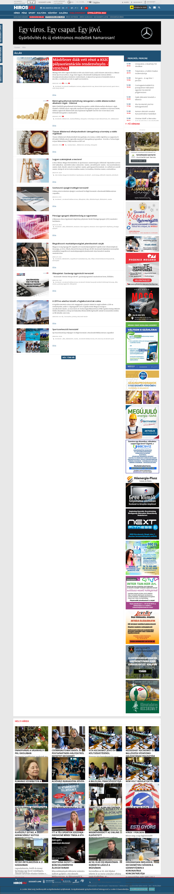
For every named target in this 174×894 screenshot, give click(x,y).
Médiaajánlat (92, 886)
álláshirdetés (103, 199)
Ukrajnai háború (21, 17)
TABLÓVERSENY (77, 13)
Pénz (24, 13)
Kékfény (52, 13)
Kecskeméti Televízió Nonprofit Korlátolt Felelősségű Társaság (96, 282)
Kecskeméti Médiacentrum (70, 199)
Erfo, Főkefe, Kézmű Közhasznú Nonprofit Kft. (101, 259)
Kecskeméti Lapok (101, 17)
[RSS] (150, 7)
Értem (151, 889)
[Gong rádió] (70, 2)
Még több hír (68, 357)
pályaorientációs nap (88, 86)
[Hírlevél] (154, 7)
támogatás (83, 119)
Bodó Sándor (84, 316)
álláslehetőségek (94, 199)
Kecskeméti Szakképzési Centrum (71, 86)
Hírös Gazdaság (86, 17)
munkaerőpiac (71, 145)
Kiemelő (62, 88)
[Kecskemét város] (152, 2)
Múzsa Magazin (106, 882)
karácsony (55, 886)
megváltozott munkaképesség (78, 259)
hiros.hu (100, 339)
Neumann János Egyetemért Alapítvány (101, 226)
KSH (78, 316)
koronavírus (67, 316)
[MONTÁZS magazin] (93, 2)
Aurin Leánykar (93, 884)
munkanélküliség (75, 119)
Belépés (126, 2)
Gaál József (55, 88)
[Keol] (80, 2)
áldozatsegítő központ (58, 884)
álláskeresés (65, 119)
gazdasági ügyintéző (63, 284)
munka (110, 199)
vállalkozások (115, 119)
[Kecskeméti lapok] (44, 2)
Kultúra (41, 13)
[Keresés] (159, 7)
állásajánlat (82, 199)
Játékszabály (123, 886)
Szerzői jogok (103, 886)
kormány (87, 145)
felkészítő (102, 175)
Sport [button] (32, 13)
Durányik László (96, 882)
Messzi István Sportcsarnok (103, 86)
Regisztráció (138, 2)
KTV (96, 339)
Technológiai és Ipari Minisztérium (97, 119)
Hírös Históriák (72, 17)
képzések (108, 175)
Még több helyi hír (21, 872)
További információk (138, 889)
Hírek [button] (17, 13)
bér (109, 119)
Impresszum (113, 886)
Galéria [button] (63, 13)
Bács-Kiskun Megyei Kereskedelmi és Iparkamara (69, 175)
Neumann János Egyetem (81, 226)
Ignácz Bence (115, 86)
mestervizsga (95, 175)
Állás (54, 95)
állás (87, 199)
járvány (74, 316)
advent (78, 884)
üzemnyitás (55, 260)
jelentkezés (115, 175)
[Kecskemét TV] (31, 2)
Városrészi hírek (117, 17)
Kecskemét (58, 86)
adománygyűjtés (70, 884)
